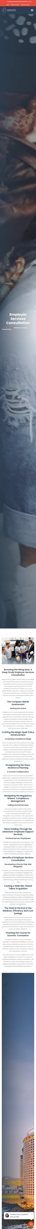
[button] (32, 10)
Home (4, 328)
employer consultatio (18, 942)
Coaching (10, 328)
